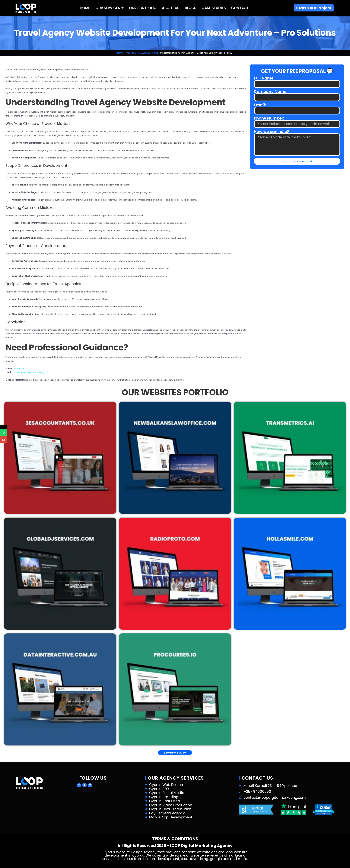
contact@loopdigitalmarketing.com (31, 372)
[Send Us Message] (3, 432)
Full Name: (264, 78)
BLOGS (190, 7)
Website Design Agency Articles (142, 52)
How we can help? (272, 131)
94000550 (18, 368)
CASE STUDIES (214, 7)
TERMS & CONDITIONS (175, 839)
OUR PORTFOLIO (142, 7)
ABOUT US (170, 7)
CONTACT (240, 7)
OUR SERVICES (108, 7)
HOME (85, 7)
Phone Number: (269, 118)
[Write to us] (3, 439)
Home (120, 52)
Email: (260, 105)
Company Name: (271, 91)
